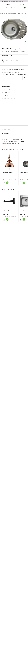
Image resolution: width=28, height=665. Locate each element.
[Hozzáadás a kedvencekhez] (3, 61)
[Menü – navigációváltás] (2, 4)
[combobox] (12, 78)
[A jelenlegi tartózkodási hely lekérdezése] (24, 78)
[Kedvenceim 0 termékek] (23, 4)
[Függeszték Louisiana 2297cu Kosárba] (7, 182)
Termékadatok (5, 133)
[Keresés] (3, 8)
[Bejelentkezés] (20, 4)
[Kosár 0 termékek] (25, 4)
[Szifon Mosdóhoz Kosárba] (7, 219)
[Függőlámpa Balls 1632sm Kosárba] (24, 182)
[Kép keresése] (24, 8)
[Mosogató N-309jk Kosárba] (24, 219)
